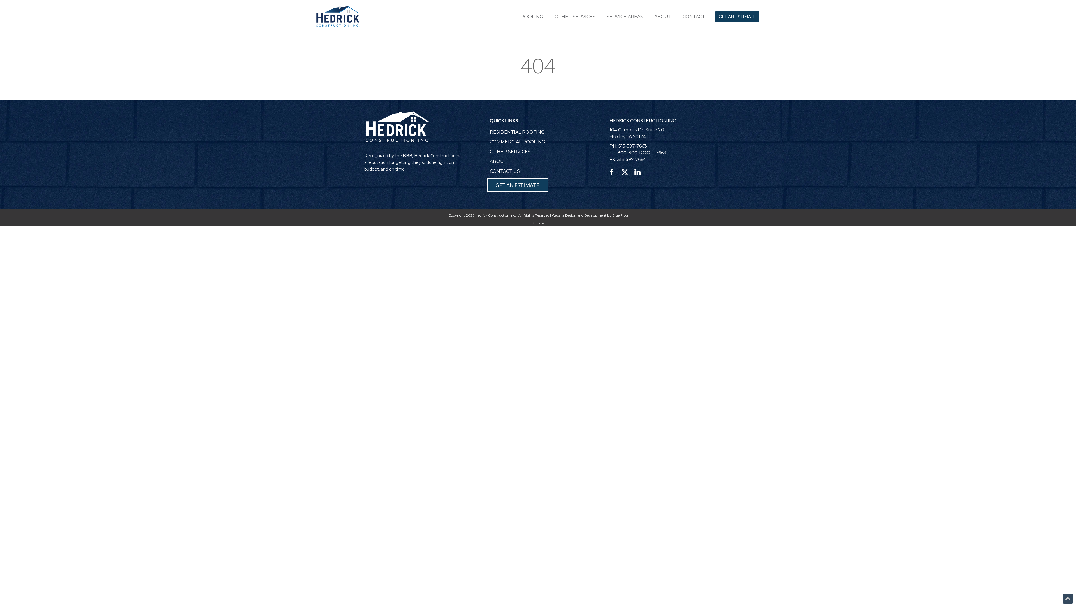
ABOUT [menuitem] (498, 161)
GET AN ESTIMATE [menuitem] (517, 185)
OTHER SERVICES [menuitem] (510, 151)
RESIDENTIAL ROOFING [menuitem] (517, 132)
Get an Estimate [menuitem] (737, 16)
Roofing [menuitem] (532, 16)
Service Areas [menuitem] (625, 16)
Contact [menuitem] (694, 16)
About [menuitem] (662, 16)
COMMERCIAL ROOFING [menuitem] (517, 142)
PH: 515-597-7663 (628, 146)
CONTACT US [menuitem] (505, 171)
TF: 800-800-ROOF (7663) (638, 152)
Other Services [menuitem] (575, 16)
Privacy (538, 223)
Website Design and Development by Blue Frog (590, 215)
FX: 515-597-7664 (627, 159)
